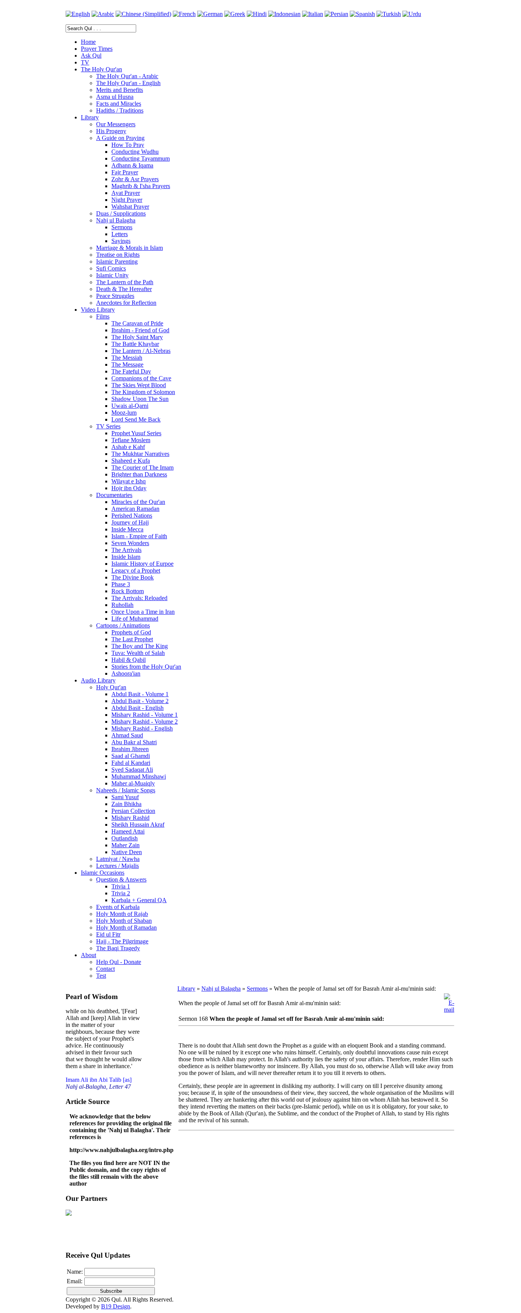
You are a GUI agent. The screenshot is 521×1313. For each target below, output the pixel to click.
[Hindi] (257, 14)
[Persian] (336, 14)
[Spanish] (362, 14)
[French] (184, 14)
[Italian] (312, 14)
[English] (78, 14)
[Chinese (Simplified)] (143, 14)
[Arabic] (103, 14)
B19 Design (115, 1306)
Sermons (257, 988)
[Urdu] (411, 14)
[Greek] (234, 14)
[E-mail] (449, 1009)
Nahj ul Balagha (221, 988)
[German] (210, 14)
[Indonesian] (284, 14)
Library (186, 988)
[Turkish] (388, 14)
